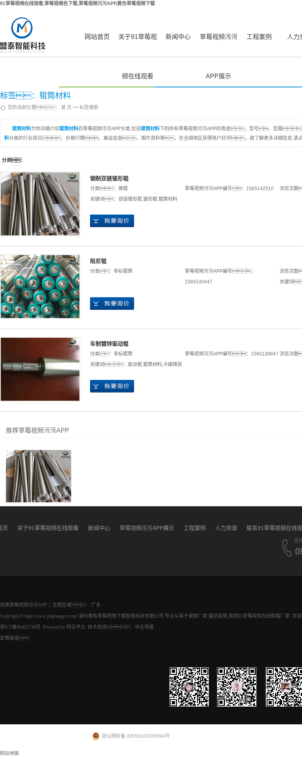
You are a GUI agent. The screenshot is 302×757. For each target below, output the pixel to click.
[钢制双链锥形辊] (40, 204)
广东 (96, 605)
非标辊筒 (123, 271)
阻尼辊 (98, 261)
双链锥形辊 (130, 199)
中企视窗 (144, 627)
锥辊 (123, 188)
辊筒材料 (167, 199)
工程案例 (259, 36)
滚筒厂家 (197, 616)
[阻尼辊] (40, 286)
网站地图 (9, 753)
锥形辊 (150, 199)
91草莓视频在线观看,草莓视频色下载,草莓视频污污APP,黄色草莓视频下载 (77, 3)
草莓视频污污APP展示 (219, 45)
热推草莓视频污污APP (23, 605)
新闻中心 (178, 36)
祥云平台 (75, 627)
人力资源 (226, 528)
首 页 (66, 107)
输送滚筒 (217, 616)
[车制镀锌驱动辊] (40, 369)
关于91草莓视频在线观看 (137, 45)
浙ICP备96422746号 (20, 627)
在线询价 (112, 221)
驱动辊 (135, 364)
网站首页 (97, 36)
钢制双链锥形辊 (109, 178)
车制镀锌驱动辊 (109, 344)
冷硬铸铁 (172, 364)
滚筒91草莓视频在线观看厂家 (259, 616)
